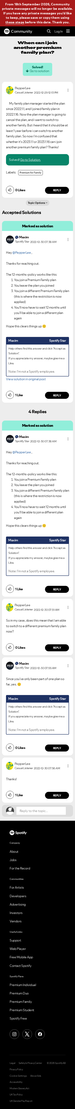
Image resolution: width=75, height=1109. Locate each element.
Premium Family (21, 1001)
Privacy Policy (16, 1069)
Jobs (13, 860)
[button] (68, 90)
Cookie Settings (18, 1075)
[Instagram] (14, 1034)
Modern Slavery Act (19, 1088)
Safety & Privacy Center (30, 1063)
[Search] (49, 31)
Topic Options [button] (36, 203)
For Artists (17, 887)
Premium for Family (30, 172)
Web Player (18, 949)
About (14, 851)
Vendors (16, 921)
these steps (14, 22)
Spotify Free (18, 1018)
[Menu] (68, 31)
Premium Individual (23, 985)
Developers (18, 896)
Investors (16, 913)
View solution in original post (26, 379)
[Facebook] (40, 1034)
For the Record (20, 868)
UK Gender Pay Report (21, 1101)
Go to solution (39, 71)
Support (15, 940)
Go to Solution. (30, 159)
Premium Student (22, 1010)
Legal (12, 1063)
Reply (57, 190)
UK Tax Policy (16, 1094)
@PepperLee (21, 252)
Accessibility (16, 1082)
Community (21, 31)
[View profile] (9, 90)
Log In (58, 31)
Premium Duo (19, 993)
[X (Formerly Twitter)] (27, 1034)
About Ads (35, 1075)
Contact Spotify (21, 965)
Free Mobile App (21, 957)
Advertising (18, 904)
